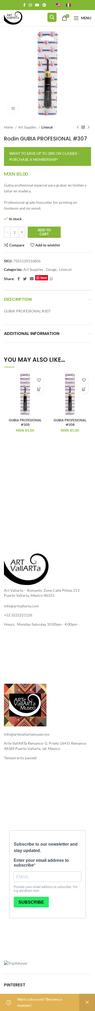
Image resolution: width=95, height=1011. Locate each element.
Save (43, 278)
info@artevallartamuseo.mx (26, 734)
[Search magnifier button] (52, 17)
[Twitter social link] (24, 278)
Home (9, 127)
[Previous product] (77, 127)
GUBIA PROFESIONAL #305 (25, 422)
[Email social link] (31, 278)
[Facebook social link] (24, 5)
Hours (9, 624)
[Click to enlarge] (13, 108)
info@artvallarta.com (21, 606)
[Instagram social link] (30, 5)
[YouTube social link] (37, 5)
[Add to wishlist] (39, 380)
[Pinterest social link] (44, 5)
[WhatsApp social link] (51, 278)
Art (7, 590)
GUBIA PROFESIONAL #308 (70, 422)
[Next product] (88, 127)
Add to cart (44, 232)
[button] (39, 389)
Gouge (51, 269)
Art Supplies (27, 127)
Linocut (47, 127)
